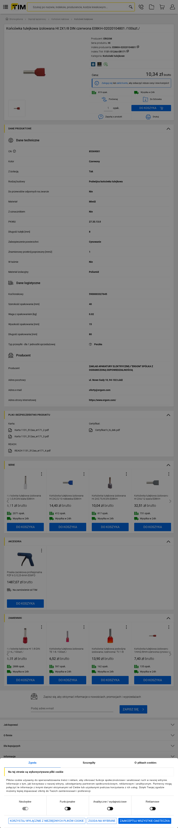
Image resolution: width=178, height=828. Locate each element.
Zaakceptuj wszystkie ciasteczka (145, 820)
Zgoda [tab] (32, 762)
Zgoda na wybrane (101, 820)
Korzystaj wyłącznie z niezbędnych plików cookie (47, 820)
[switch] (68, 808)
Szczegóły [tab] (89, 762)
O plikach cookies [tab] (145, 762)
